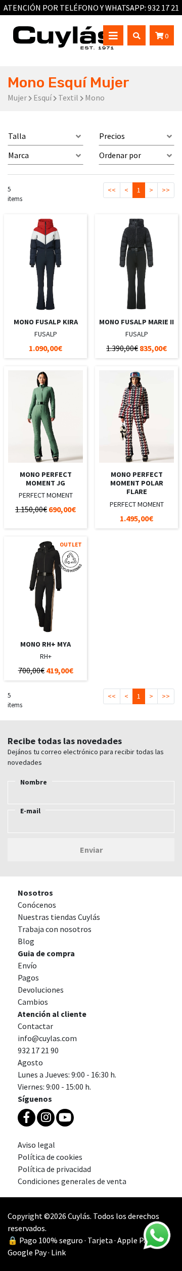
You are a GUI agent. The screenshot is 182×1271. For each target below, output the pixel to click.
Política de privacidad (54, 1169)
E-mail (30, 810)
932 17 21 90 (38, 1050)
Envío (27, 965)
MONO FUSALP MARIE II (136, 321)
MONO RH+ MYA (45, 644)
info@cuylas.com (47, 1038)
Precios (112, 136)
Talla (17, 136)
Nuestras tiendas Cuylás (59, 917)
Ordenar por (120, 155)
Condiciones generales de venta (72, 1181)
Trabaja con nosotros (55, 929)
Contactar (35, 1026)
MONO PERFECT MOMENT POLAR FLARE (136, 483)
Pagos (28, 977)
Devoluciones (41, 990)
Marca (18, 155)
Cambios (33, 1002)
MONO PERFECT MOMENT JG (46, 478)
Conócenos (37, 905)
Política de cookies (50, 1157)
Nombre (33, 782)
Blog (26, 941)
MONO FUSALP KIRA (46, 321)
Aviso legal (36, 1145)
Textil (68, 97)
